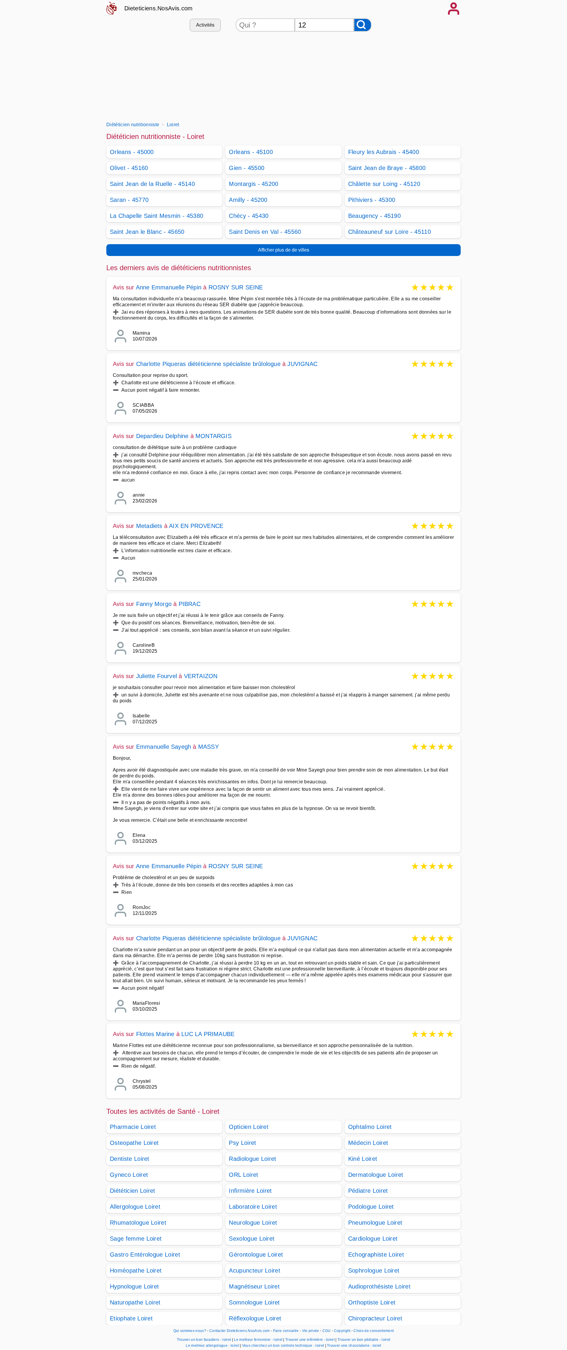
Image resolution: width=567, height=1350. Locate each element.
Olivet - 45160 (129, 168)
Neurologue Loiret (253, 1222)
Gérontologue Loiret (256, 1254)
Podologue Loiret (371, 1206)
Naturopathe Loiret (135, 1302)
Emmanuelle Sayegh (163, 746)
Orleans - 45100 (251, 152)
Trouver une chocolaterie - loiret (354, 1345)
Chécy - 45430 (248, 216)
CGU (326, 1331)
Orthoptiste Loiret (372, 1302)
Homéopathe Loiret (136, 1270)
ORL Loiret (243, 1174)
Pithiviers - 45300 (371, 200)
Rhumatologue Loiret (138, 1222)
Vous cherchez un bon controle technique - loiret (283, 1345)
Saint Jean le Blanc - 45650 (147, 231)
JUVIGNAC (302, 364)
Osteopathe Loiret (134, 1143)
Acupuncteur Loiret (254, 1270)
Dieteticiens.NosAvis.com (158, 8)
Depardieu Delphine (162, 436)
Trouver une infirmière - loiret (310, 1340)
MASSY (208, 746)
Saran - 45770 (129, 200)
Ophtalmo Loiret (370, 1127)
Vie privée (310, 1331)
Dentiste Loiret (129, 1158)
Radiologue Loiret (252, 1158)
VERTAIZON (201, 676)
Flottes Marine (155, 1034)
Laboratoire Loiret (253, 1206)
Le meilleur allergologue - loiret (212, 1345)
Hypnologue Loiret (134, 1286)
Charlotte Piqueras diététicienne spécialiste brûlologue (208, 364)
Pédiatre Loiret (368, 1190)
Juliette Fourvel (156, 676)
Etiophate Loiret (131, 1318)
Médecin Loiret (368, 1143)
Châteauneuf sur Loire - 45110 (389, 231)
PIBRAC (190, 604)
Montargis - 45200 (253, 184)
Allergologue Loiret (135, 1206)
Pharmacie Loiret (133, 1127)
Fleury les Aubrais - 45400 (383, 152)
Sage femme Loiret (136, 1238)
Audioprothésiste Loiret (379, 1286)
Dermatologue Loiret (375, 1174)
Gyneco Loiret (129, 1174)
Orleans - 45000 (132, 152)
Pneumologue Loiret (375, 1222)
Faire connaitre (286, 1331)
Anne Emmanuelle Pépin (168, 287)
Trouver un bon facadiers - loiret (204, 1340)
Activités (205, 24)
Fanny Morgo (154, 604)
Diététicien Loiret (132, 1190)
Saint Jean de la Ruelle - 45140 (152, 184)
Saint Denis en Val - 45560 (265, 231)
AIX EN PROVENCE (196, 526)
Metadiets (149, 526)
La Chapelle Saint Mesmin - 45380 (156, 216)
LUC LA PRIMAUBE (207, 1034)
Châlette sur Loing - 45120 (384, 184)
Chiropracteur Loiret (375, 1318)
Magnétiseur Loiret (254, 1286)
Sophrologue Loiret (374, 1270)
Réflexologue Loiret (255, 1318)
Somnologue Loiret (254, 1302)
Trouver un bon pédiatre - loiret (364, 1340)
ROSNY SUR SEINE (235, 287)
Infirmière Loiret (250, 1190)
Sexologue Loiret (251, 1238)
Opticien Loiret (248, 1127)
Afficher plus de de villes (283, 249)
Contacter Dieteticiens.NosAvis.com (239, 1331)
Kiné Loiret (362, 1158)
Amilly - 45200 (248, 200)
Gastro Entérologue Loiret (145, 1254)
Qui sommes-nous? (189, 1331)
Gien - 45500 (246, 168)
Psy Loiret (242, 1143)
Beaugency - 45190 (374, 216)
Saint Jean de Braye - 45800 (387, 168)
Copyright (342, 1331)
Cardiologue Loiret (373, 1238)
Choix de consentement (373, 1331)
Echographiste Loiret (376, 1254)
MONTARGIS (213, 436)
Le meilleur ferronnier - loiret (258, 1340)
